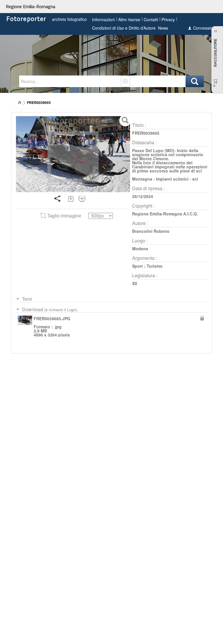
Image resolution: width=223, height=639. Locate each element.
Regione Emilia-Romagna (30, 6)
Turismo (155, 266)
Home (19, 102)
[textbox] (70, 81)
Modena (140, 248)
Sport (137, 266)
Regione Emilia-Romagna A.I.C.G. (165, 214)
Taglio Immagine (64, 215)
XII (134, 283)
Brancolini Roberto (151, 231)
